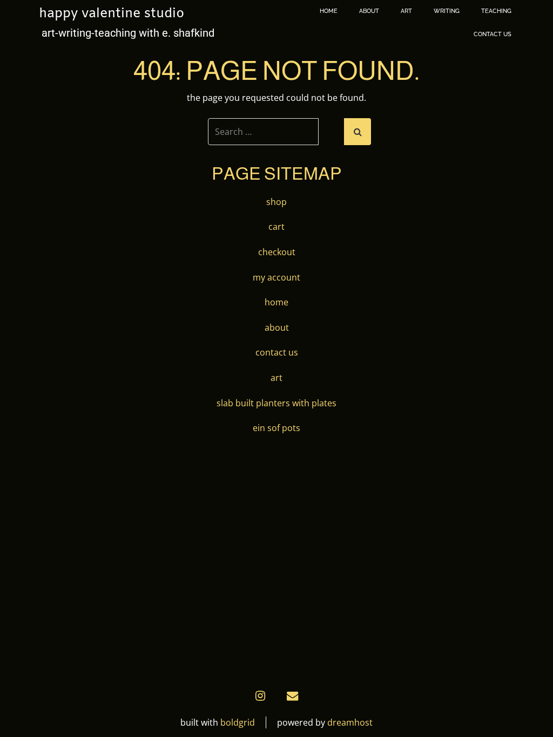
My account (276, 277)
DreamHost (350, 722)
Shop (276, 202)
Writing (447, 11)
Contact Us (492, 34)
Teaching (496, 11)
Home (329, 11)
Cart (276, 227)
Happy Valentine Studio (111, 14)
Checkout (276, 252)
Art (406, 11)
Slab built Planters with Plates (276, 403)
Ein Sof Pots (276, 428)
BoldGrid (237, 722)
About (369, 11)
